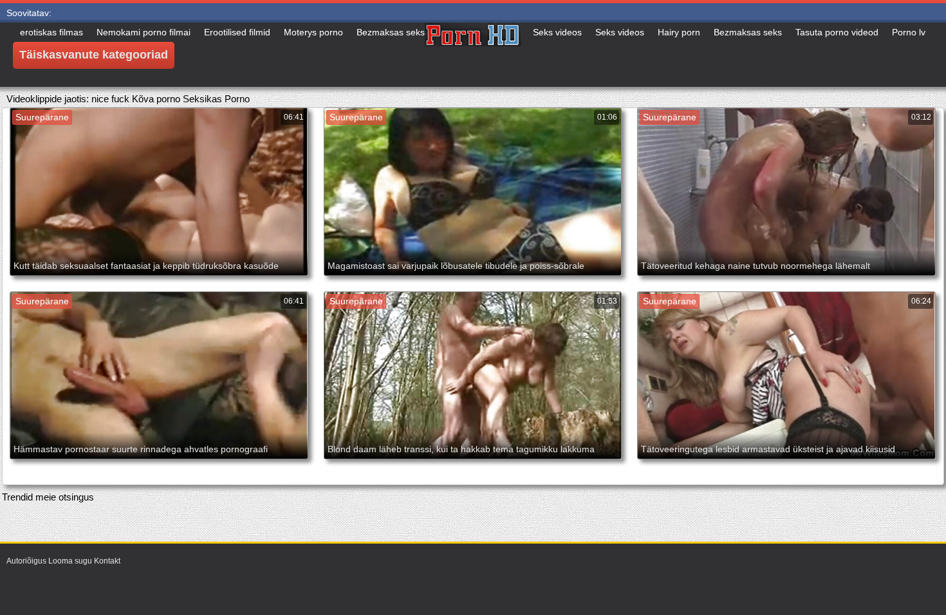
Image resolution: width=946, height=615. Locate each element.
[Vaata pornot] (473, 55)
